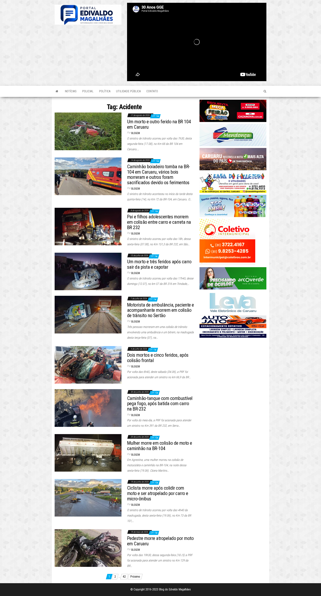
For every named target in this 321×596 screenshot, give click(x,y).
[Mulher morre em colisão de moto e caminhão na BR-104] (88, 452)
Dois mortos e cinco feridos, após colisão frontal (158, 357)
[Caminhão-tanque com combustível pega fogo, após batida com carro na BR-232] (88, 408)
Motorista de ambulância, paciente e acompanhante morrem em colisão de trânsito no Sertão (160, 310)
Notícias (71, 91)
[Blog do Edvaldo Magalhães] (57, 91)
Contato (152, 91)
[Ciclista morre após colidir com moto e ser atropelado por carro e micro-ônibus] (88, 497)
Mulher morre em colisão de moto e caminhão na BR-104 (159, 445)
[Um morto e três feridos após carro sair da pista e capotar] (88, 271)
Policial (87, 91)
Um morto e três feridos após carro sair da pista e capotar (159, 264)
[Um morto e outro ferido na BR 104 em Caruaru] (88, 131)
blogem (135, 133)
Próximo (135, 576)
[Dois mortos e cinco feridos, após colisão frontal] (88, 364)
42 (124, 576)
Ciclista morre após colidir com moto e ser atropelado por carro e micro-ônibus (157, 493)
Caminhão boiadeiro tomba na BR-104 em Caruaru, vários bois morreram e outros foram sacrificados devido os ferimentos (158, 174)
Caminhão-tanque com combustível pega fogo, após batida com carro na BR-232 (159, 403)
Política (105, 91)
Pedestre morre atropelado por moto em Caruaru (160, 540)
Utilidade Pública (128, 91)
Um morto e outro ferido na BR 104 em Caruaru (159, 124)
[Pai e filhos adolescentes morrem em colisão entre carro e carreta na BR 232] (88, 226)
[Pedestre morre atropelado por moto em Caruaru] (88, 548)
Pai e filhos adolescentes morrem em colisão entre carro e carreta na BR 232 (159, 222)
